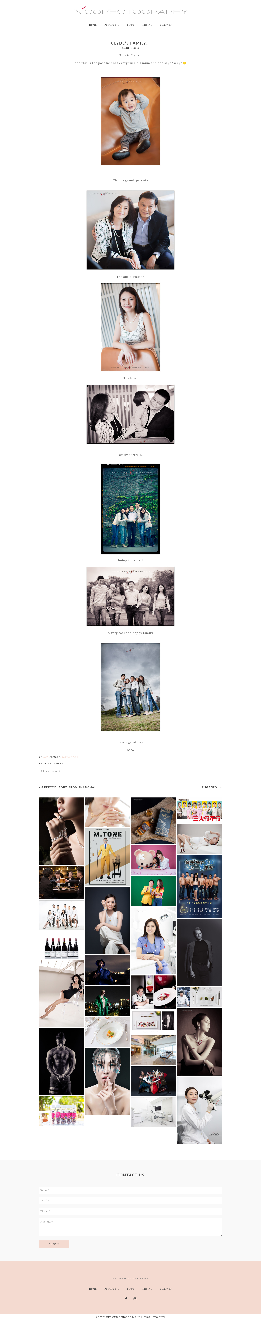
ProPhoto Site (154, 1317)
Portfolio (111, 25)
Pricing (147, 25)
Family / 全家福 (70, 757)
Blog (130, 25)
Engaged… (210, 787)
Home (93, 25)
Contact (166, 25)
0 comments (52, 763)
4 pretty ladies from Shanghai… (70, 787)
